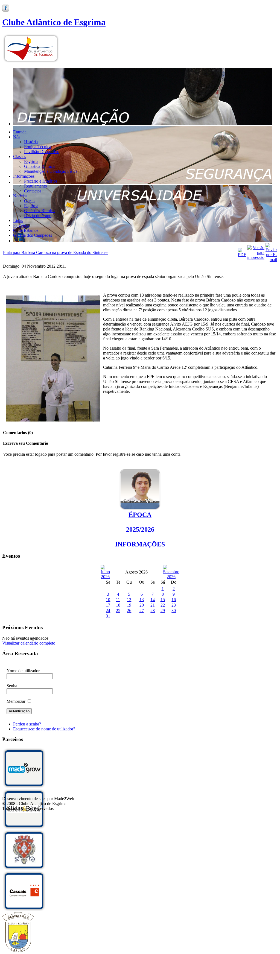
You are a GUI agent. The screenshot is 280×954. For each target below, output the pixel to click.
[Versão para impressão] (255, 257)
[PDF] (242, 254)
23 (173, 605)
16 (173, 599)
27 (141, 610)
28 (152, 610)
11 (118, 599)
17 (108, 605)
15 (163, 599)
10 (108, 599)
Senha (12, 685)
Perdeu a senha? (27, 724)
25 (118, 610)
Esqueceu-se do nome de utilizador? (44, 729)
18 (118, 605)
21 (152, 605)
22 (163, 605)
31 (108, 616)
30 (173, 610)
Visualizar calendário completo (28, 643)
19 (129, 605)
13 (141, 599)
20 (141, 605)
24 (108, 610)
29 (163, 610)
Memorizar (16, 701)
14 (152, 599)
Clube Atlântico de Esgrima (54, 22)
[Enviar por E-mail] (271, 259)
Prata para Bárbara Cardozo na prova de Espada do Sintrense (55, 252)
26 (129, 610)
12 (129, 599)
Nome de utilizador (23, 670)
